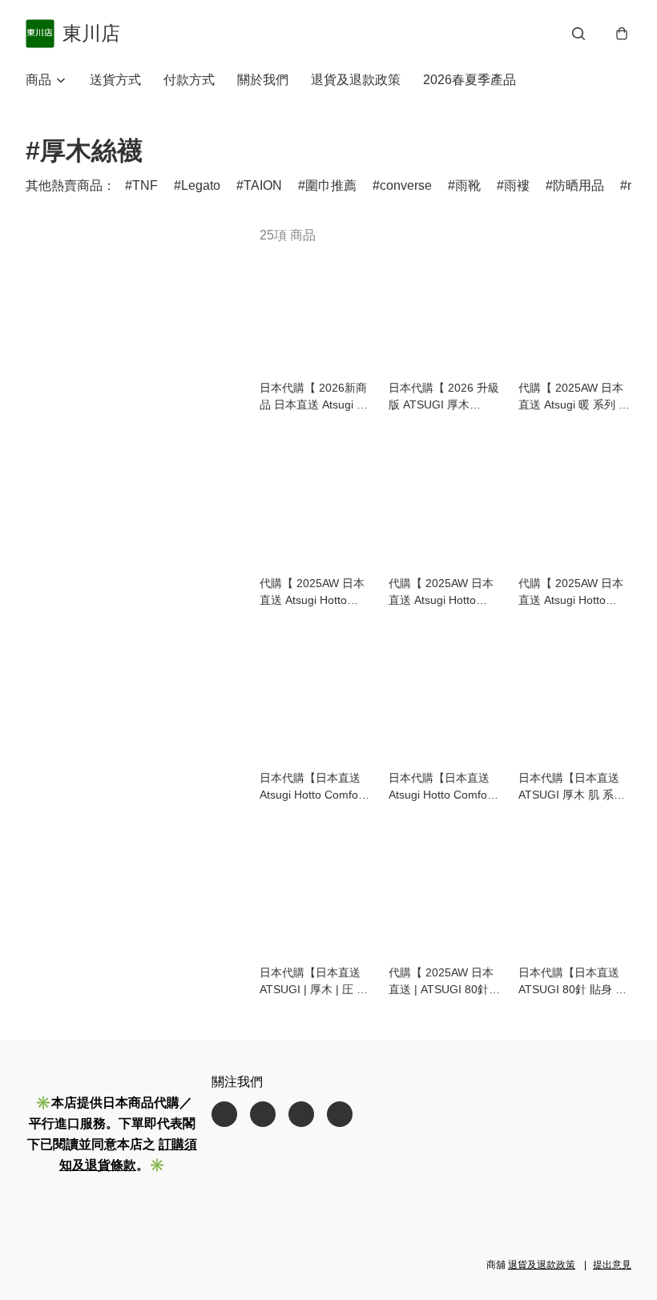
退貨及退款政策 (356, 80)
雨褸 (517, 185)
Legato (200, 185)
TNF (145, 185)
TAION (263, 185)
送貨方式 (115, 80)
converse (406, 185)
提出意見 (612, 1264)
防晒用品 (578, 185)
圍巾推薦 (331, 185)
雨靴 (468, 185)
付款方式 (189, 80)
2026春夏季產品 (469, 80)
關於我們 (262, 80)
